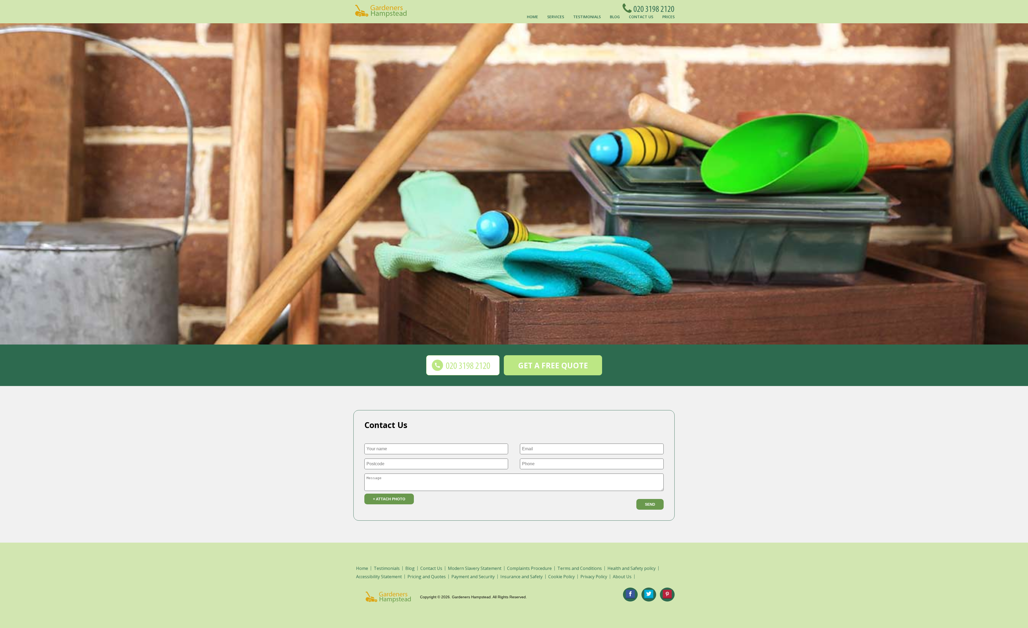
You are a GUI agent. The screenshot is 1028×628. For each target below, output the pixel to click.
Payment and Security (473, 577)
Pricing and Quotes (426, 577)
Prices (668, 16)
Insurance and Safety (521, 577)
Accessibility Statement (379, 577)
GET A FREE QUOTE (553, 365)
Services (555, 16)
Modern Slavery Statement (474, 568)
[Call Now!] (652, 8)
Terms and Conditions (579, 568)
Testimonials (587, 16)
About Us (622, 577)
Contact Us (641, 16)
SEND (650, 504)
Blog (615, 16)
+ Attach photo (389, 499)
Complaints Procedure (529, 568)
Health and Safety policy (631, 568)
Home (532, 16)
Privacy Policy (593, 577)
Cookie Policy (561, 577)
